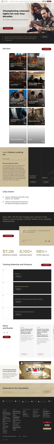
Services (16, 1)
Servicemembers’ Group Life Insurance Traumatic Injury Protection (17, 428)
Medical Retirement (15, 424)
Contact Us (39, 1)
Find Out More (8, 28)
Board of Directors (5, 423)
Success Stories (8, 235)
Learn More (18, 276)
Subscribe (47, 391)
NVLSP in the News (35, 412)
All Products (46, 264)
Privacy (20, 436)
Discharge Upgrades (16, 419)
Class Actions (15, 415)
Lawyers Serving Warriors (6, 414)
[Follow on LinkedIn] (43, 433)
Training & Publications (24, 1)
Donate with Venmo (47, 426)
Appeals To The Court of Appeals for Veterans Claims (7, 413)
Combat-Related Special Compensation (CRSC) (16, 417)
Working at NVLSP (5, 427)
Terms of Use (25, 436)
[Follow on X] (45, 433)
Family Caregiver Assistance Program (7, 421)
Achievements (5, 431)
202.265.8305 (48, 415)
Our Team (4, 424)
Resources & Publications (36, 415)
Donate (49, 1)
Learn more (45, 36)
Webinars (24, 412)
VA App (44, 1)
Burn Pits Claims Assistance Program (7, 419)
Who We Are (12, 1)
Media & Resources (32, 1)
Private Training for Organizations (25, 414)
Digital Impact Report (36, 416)
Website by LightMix (5, 439)
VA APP (47, 428)
